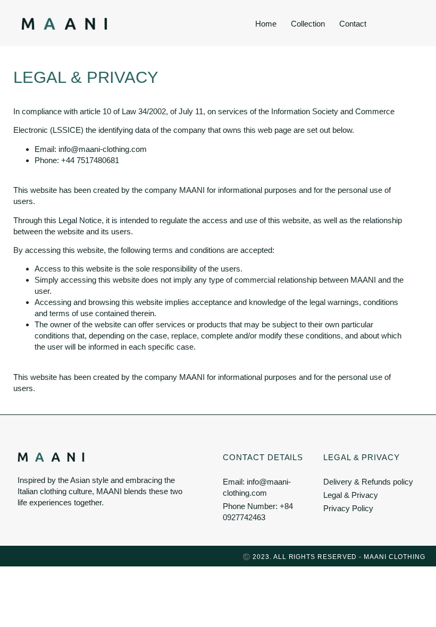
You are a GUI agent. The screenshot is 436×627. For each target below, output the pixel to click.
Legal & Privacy (361, 457)
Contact (352, 23)
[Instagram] (15, 556)
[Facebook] (34, 556)
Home (265, 23)
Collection (308, 23)
